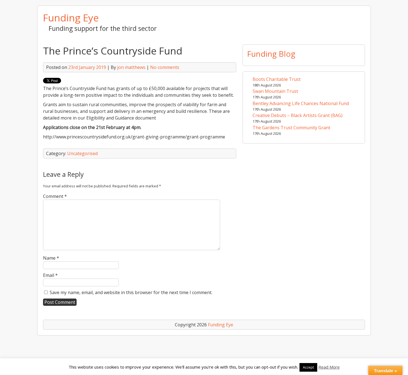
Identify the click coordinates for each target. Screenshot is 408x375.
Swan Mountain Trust (275, 91)
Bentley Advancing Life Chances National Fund (301, 103)
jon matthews (131, 67)
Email (50, 275)
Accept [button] (308, 367)
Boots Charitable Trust (277, 79)
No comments (164, 67)
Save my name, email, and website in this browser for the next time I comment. (131, 292)
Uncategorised (82, 153)
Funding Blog (271, 53)
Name (51, 258)
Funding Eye (71, 17)
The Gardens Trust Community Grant (291, 128)
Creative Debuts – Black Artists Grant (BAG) (297, 115)
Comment (55, 196)
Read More (329, 367)
